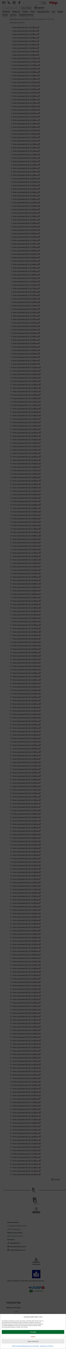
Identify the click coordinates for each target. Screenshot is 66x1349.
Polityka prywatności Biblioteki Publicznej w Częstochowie (25, 1346)
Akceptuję (33, 1332)
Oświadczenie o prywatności (46, 1346)
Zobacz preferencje (33, 1341)
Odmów (33, 1336)
